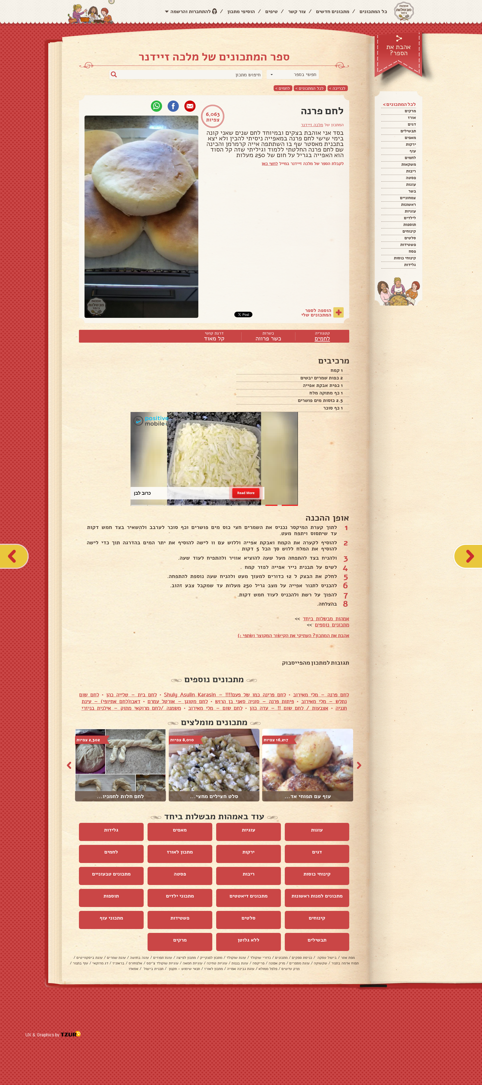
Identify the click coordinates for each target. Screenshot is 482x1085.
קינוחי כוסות (405, 258)
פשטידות (408, 244)
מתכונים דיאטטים (248, 896)
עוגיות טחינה (217, 963)
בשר (412, 191)
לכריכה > (337, 88)
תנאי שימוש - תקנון (184, 968)
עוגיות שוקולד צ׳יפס (162, 963)
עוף (412, 151)
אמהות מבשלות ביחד (326, 618)
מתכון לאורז (180, 852)
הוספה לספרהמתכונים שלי (316, 312)
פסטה (411, 178)
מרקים (410, 111)
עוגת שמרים (116, 957)
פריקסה (258, 963)
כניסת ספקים (302, 957)
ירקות (411, 144)
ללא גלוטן (248, 940)
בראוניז (118, 963)
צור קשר (297, 11)
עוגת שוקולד (236, 957)
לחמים (410, 157)
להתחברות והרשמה (190, 11)
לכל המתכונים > (309, 88)
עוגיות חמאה (193, 963)
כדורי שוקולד (260, 957)
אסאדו (133, 968)
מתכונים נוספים (332, 624)
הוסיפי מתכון (241, 11)
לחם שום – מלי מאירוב (215, 708)
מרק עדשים (290, 968)
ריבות (411, 171)
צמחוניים (408, 198)
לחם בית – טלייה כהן (131, 694)
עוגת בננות (240, 963)
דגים (412, 124)
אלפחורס (135, 963)
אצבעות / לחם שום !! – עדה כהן (289, 708)
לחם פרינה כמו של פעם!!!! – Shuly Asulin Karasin (225, 694)
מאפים (410, 137)
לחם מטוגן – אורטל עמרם (178, 701)
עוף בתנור (80, 963)
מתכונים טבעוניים (111, 874)
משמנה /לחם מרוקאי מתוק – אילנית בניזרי (131, 708)
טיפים (271, 11)
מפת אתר (348, 957)
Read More (246, 493)
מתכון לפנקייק (211, 957)
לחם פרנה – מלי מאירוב (321, 694)
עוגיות (410, 211)
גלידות (410, 264)
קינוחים (409, 231)
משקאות (408, 164)
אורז (412, 117)
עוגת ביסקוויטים (89, 957)
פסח (412, 251)
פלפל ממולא (268, 968)
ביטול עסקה (326, 957)
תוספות (409, 224)
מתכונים (281, 957)
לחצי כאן (270, 163)
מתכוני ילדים (180, 896)
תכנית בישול (153, 968)
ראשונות (408, 204)
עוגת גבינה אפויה (240, 968)
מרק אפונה (277, 963)
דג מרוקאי (100, 963)
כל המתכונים (373, 11)
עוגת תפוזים (162, 957)
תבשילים (408, 131)
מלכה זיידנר (312, 125)
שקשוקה (320, 963)
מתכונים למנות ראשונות (317, 896)
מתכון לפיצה (186, 957)
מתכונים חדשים (332, 11)
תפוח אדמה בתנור (345, 963)
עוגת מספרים (299, 963)
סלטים (410, 238)
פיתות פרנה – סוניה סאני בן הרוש (254, 701)
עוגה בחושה (139, 957)
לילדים (410, 218)
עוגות (411, 184)
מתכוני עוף (111, 918)
